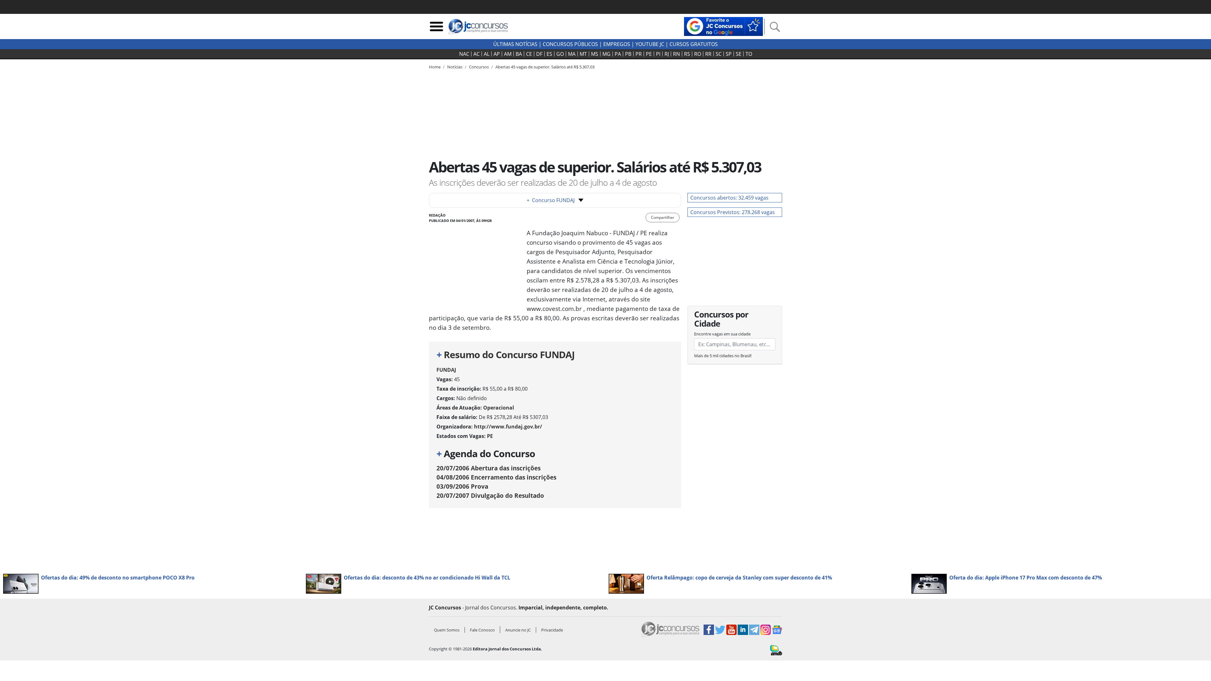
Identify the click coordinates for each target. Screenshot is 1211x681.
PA (618, 53)
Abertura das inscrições (488, 468)
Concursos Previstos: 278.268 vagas (732, 212)
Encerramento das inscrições (496, 477)
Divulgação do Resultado (490, 495)
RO (697, 53)
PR (638, 53)
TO (749, 53)
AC (476, 53)
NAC (464, 53)
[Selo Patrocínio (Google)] (723, 25)
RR (708, 53)
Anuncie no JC (518, 630)
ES (549, 53)
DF (539, 53)
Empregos (616, 44)
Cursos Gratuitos (694, 44)
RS (687, 53)
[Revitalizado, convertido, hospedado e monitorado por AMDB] (776, 649)
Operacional (498, 407)
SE (738, 53)
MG (606, 53)
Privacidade (552, 630)
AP (497, 53)
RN (676, 53)
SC (719, 53)
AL (486, 53)
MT (583, 53)
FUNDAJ (446, 369)
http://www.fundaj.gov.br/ (508, 426)
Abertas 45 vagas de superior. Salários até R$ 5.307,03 (544, 67)
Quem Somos (446, 630)
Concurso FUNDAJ (551, 200)
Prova (462, 486)
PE (649, 53)
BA (519, 53)
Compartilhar (662, 217)
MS (594, 53)
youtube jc (649, 44)
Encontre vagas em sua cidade (722, 334)
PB (628, 53)
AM (508, 53)
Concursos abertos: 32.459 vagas (729, 197)
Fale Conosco (482, 630)
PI (658, 53)
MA (572, 53)
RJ (666, 53)
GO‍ (560, 53)
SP (729, 53)
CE (529, 53)
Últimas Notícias (515, 44)
